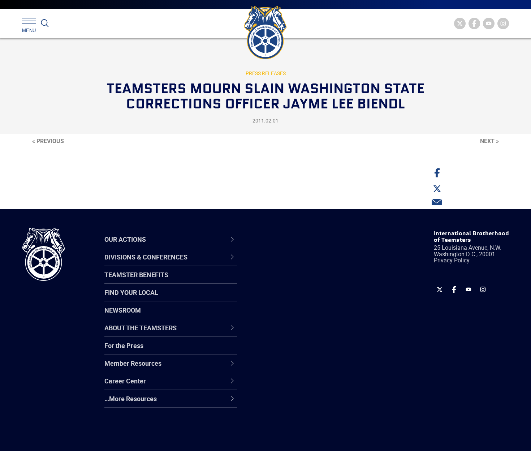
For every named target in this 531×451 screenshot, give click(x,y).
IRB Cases (277, 351)
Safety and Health (288, 299)
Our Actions (283, 239)
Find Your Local (131, 292)
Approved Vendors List (294, 334)
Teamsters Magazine (293, 281)
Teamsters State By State (299, 264)
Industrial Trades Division (298, 438)
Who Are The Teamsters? (299, 264)
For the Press (123, 345)
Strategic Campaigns (292, 281)
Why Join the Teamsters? (299, 264)
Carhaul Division (285, 334)
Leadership (278, 281)
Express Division (285, 368)
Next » (489, 141)
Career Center (287, 239)
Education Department (294, 281)
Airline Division (283, 264)
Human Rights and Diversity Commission (302, 420)
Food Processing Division (298, 386)
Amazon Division (286, 281)
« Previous (48, 141)
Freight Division (284, 403)
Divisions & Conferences (303, 239)
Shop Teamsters (286, 299)
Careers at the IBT (288, 281)
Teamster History (287, 299)
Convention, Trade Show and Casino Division (314, 350)
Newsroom (122, 310)
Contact (273, 264)
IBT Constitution (285, 334)
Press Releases (266, 73)
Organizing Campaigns (294, 264)
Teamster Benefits (136, 274)
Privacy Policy (452, 260)
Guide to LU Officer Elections (303, 351)
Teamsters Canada (290, 316)
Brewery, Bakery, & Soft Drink (303, 299)
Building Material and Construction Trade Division (311, 316)
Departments (281, 316)
